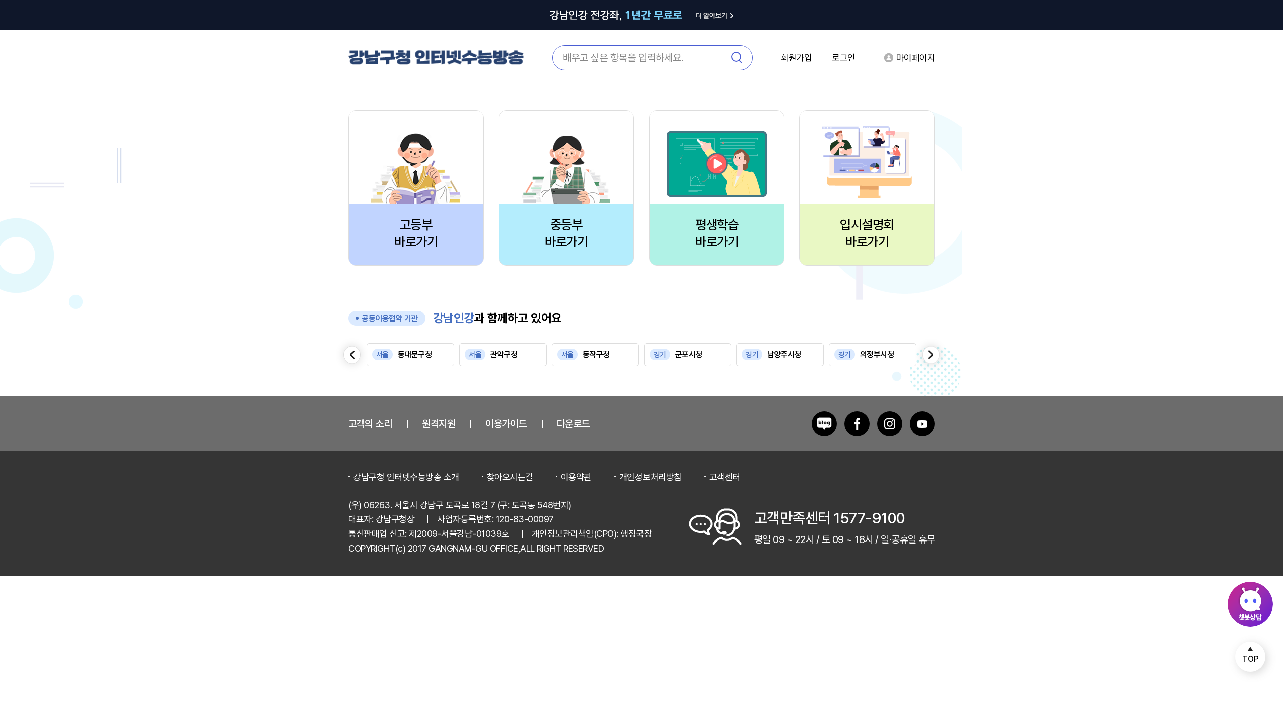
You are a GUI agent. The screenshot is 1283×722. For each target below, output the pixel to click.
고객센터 (724, 477)
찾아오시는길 (510, 477)
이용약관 (576, 477)
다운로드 (573, 424)
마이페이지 (915, 57)
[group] (410, 354)
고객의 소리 (370, 424)
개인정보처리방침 (650, 477)
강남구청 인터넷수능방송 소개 (406, 477)
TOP (1250, 659)
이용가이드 (506, 424)
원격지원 (438, 424)
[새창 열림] (824, 423)
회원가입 (796, 57)
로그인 (844, 57)
